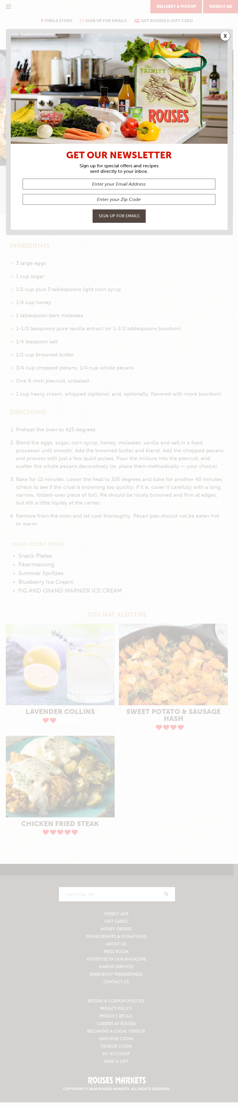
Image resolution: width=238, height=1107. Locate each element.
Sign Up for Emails (119, 215)
